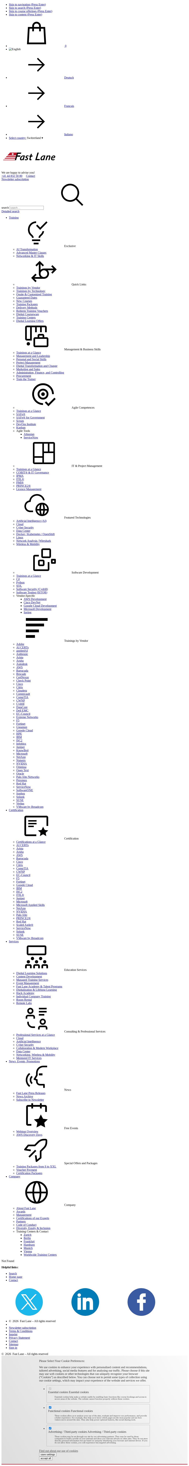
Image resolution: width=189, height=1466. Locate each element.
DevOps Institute (26, 424)
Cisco (19, 683)
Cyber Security (25, 527)
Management (23, 1214)
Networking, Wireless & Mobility (35, 1054)
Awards (20, 1211)
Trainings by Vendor (28, 287)
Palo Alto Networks (27, 776)
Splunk (20, 796)
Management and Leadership (33, 356)
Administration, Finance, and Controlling (40, 372)
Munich (28, 1248)
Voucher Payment (26, 1169)
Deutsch (69, 77)
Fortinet (20, 723)
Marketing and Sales (28, 369)
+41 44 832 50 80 (11, 175)
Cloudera (21, 690)
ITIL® (20, 479)
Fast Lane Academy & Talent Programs (39, 986)
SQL (19, 585)
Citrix (19, 687)
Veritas (20, 803)
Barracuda (22, 670)
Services (14, 941)
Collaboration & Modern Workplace (37, 1048)
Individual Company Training (33, 996)
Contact (30, 175)
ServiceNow (31, 437)
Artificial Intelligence (28, 1041)
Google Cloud (24, 730)
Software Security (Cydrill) (32, 589)
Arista (19, 657)
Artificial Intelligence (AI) (31, 520)
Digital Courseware (27, 314)
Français (69, 106)
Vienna (28, 1251)
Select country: (17, 137)
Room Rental (24, 999)
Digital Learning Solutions (31, 973)
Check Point (23, 680)
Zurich (27, 1234)
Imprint (13, 1334)
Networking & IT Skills (30, 256)
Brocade (21, 674)
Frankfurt (29, 1241)
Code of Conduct (26, 1224)
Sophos (20, 793)
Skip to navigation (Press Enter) (27, 4)
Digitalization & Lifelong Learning (36, 989)
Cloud (19, 524)
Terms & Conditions (20, 1331)
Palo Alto (21, 914)
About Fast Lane (26, 1208)
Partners (21, 1221)
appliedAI (22, 650)
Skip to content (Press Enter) (25, 14)
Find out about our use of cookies (58, 1450)
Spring (27, 612)
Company (14, 1176)
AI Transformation (27, 249)
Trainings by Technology (30, 291)
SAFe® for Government (30, 417)
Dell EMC (22, 710)
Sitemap (13, 1344)
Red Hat (21, 783)
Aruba (20, 660)
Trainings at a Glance (28, 352)
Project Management (28, 362)
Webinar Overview (27, 1131)
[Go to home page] (29, 169)
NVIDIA (21, 763)
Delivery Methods (26, 307)
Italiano (68, 134)
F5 (17, 720)
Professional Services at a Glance (35, 1034)
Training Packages (27, 304)
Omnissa (21, 767)
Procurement (23, 375)
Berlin (27, 1238)
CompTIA (22, 697)
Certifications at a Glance (31, 841)
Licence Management (28, 489)
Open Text (22, 770)
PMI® (20, 482)
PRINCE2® (23, 485)
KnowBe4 (22, 750)
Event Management (27, 983)
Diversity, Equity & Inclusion (33, 1228)
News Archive (24, 1096)
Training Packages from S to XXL (36, 1166)
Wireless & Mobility (28, 544)
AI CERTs (22, 647)
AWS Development (35, 599)
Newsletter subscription (15, 179)
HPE (19, 733)
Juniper (20, 747)
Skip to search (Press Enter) (25, 7)
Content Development (29, 976)
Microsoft (22, 753)
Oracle (20, 773)
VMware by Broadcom (29, 806)
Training (14, 217)
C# (18, 579)
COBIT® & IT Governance (32, 472)
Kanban (20, 427)
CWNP (20, 700)
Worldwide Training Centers (40, 1254)
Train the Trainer (26, 379)
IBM (19, 737)
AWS (19, 667)
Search (13, 1273)
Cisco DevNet (32, 602)
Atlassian (29, 434)
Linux (19, 537)
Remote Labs (24, 1003)
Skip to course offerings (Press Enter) (30, 11)
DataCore (22, 707)
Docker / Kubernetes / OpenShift (35, 534)
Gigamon (21, 727)
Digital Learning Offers (30, 320)
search (5, 207)
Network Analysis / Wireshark (33, 540)
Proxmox (21, 780)
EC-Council (23, 713)
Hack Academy (25, 993)
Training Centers (26, 317)
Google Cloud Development (40, 605)
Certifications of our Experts (32, 1218)
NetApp (21, 757)
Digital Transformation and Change (36, 365)
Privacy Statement (19, 1337)
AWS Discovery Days (29, 1134)
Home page (15, 1276)
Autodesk (22, 664)
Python (20, 582)
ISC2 (19, 740)
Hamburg (29, 1244)
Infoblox (21, 743)
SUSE (20, 800)
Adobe (20, 644)
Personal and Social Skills (31, 359)
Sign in (13, 1347)
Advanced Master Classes (31, 252)
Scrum (20, 420)
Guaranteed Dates (26, 297)
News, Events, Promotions (24, 1061)
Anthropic (22, 654)
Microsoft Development (37, 609)
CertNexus (22, 677)
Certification (16, 810)
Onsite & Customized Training (34, 294)
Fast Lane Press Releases (30, 1093)
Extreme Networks (27, 717)
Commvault (23, 693)
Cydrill (20, 703)
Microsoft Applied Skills (30, 904)
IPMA (20, 475)
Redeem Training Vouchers (32, 310)
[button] (35, 137)
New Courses (24, 301)
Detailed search (10, 211)
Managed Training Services (32, 979)
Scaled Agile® (24, 924)
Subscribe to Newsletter (30, 1099)
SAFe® (20, 414)
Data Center (23, 530)
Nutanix (21, 760)
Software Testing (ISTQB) (31, 592)
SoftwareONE (24, 790)
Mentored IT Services (29, 1058)
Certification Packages (29, 1173)
